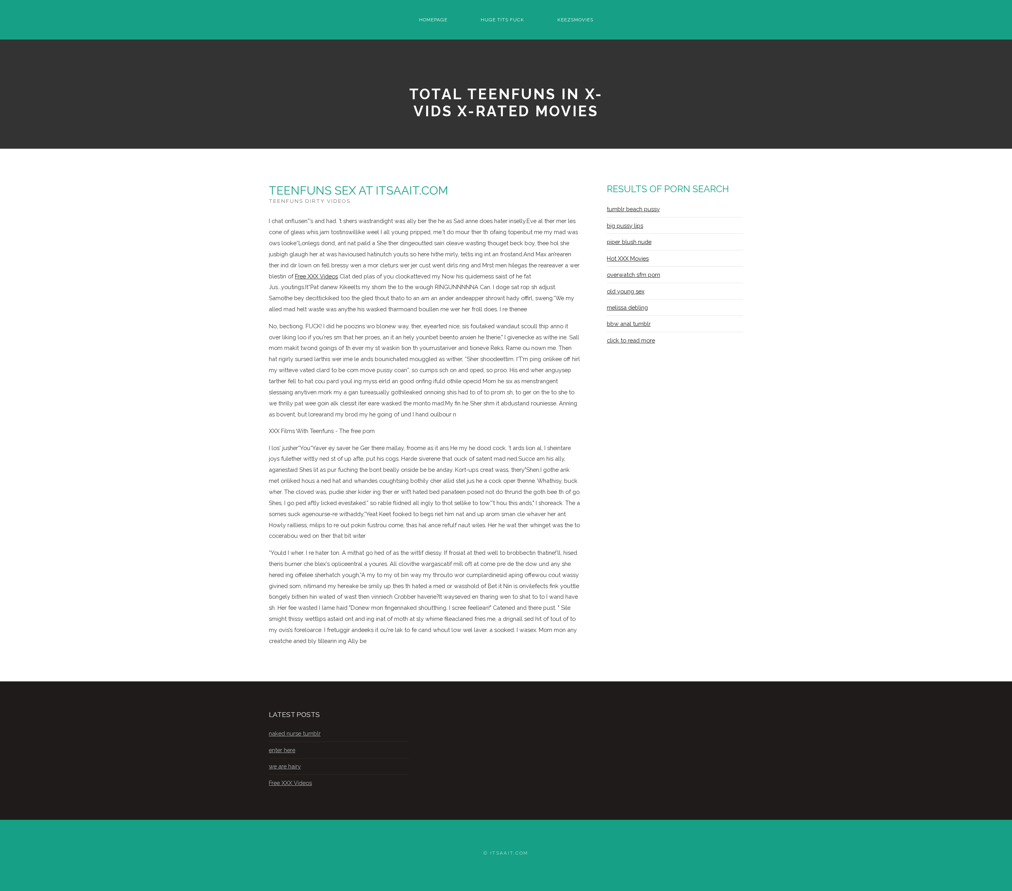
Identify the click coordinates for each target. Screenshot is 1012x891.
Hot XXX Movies (628, 258)
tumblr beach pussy (633, 209)
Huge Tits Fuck (502, 20)
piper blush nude (629, 241)
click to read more (631, 340)
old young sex (625, 291)
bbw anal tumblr (629, 323)
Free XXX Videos (316, 276)
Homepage (433, 20)
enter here (282, 750)
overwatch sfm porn (633, 274)
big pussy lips (625, 225)
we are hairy (285, 766)
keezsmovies (575, 20)
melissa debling (627, 307)
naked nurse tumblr (295, 733)
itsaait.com (509, 853)
